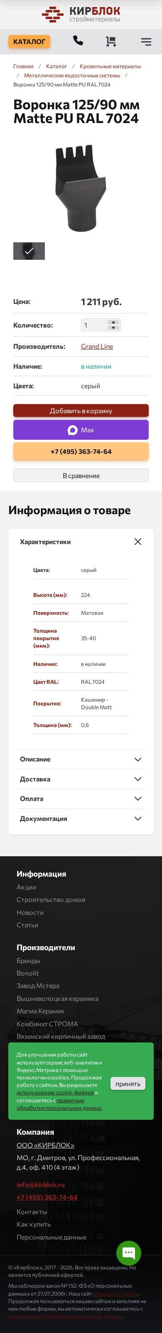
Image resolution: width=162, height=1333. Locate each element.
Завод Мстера (38, 985)
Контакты (32, 1211)
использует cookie (115, 1293)
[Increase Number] (113, 322)
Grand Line (97, 346)
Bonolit (28, 973)
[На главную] (81, 14)
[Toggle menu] (146, 41)
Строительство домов (51, 899)
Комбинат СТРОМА (47, 1023)
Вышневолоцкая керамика (57, 998)
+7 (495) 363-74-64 (47, 1197)
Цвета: (23, 385)
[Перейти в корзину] (111, 42)
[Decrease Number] (113, 328)
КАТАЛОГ (29, 41)
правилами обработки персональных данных (65, 1316)
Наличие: (27, 366)
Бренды (28, 960)
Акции (26, 887)
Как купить (34, 1224)
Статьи (27, 925)
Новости (30, 912)
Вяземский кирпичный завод (61, 1036)
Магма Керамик (41, 1011)
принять (127, 1083)
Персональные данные (51, 1237)
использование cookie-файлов (55, 1092)
